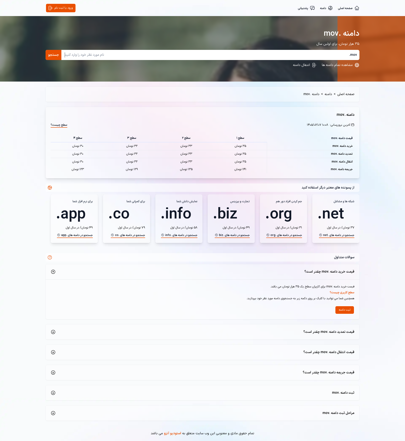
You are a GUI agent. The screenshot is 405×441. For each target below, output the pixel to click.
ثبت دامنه (345, 310)
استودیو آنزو (172, 433)
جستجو (53, 54)
